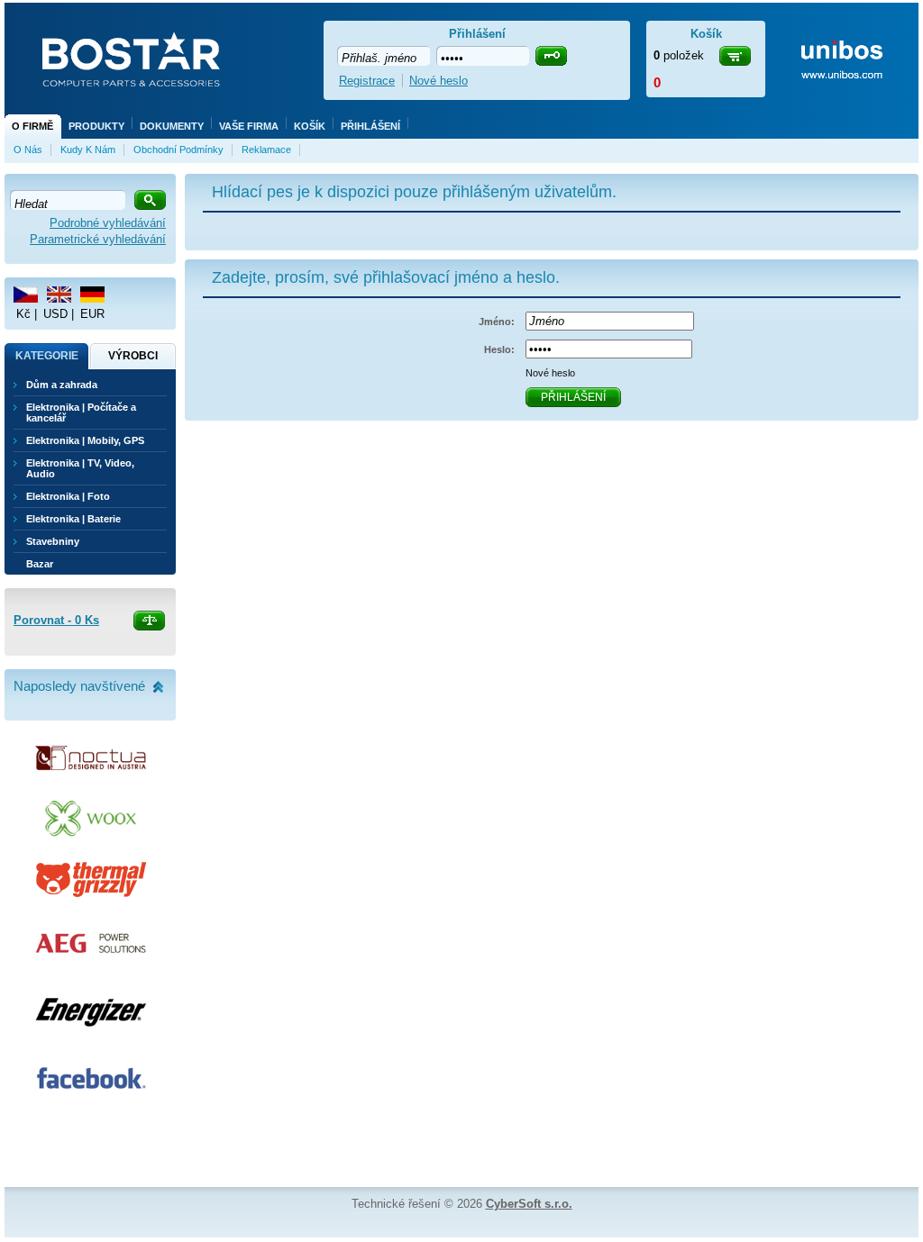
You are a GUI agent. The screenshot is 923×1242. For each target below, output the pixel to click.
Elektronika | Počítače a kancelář (81, 412)
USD (55, 314)
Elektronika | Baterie (73, 518)
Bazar (39, 563)
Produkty (96, 126)
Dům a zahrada (61, 384)
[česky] (26, 294)
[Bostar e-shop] (131, 61)
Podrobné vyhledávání (108, 223)
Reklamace (266, 149)
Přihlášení (370, 126)
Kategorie (46, 355)
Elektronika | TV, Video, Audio (80, 468)
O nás (28, 149)
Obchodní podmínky (178, 149)
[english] (59, 294)
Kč (23, 314)
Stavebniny (52, 541)
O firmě (32, 126)
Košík (309, 126)
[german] (92, 294)
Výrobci (133, 355)
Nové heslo (550, 372)
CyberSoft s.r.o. (529, 1203)
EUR (92, 314)
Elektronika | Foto (68, 496)
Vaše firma (249, 126)
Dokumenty (172, 126)
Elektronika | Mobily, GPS (85, 440)
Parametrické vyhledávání (98, 239)
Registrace (367, 80)
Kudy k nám (87, 149)
